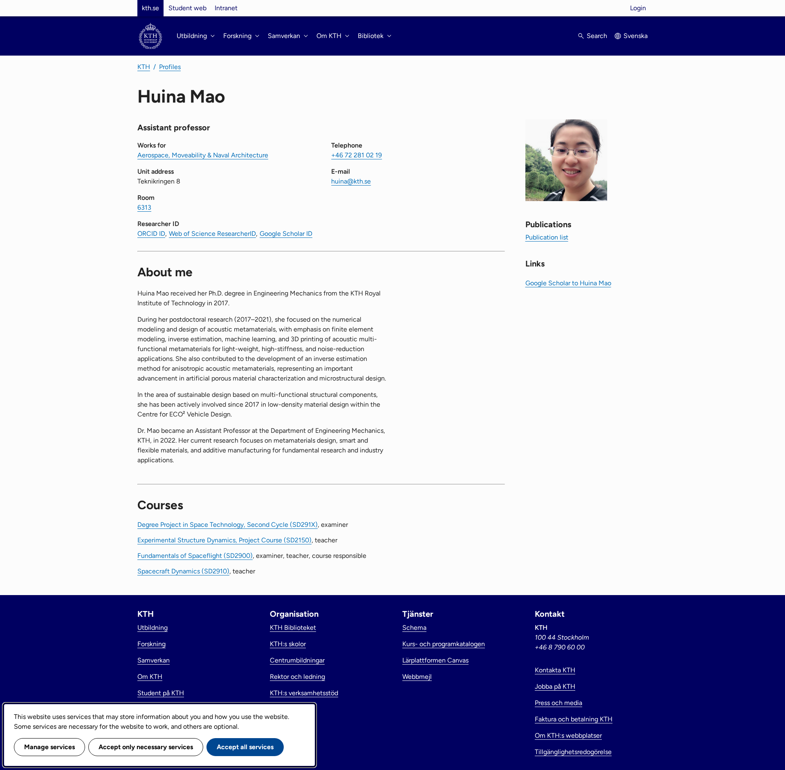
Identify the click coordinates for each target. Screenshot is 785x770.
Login (638, 8)
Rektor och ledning (297, 676)
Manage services (49, 747)
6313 (144, 207)
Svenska (636, 36)
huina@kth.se (351, 181)
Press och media (558, 703)
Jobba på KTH (555, 686)
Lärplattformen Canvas (435, 660)
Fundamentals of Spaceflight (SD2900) (195, 556)
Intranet (226, 8)
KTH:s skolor (288, 644)
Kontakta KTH (555, 670)
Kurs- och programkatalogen (443, 644)
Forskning (151, 644)
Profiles (170, 67)
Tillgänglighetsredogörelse (573, 752)
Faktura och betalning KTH (573, 719)
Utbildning (152, 627)
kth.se (150, 8)
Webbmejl (417, 676)
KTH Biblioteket (293, 627)
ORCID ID (151, 233)
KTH (143, 67)
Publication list (546, 237)
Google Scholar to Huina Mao (568, 283)
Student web (187, 8)
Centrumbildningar (297, 660)
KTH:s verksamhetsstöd (304, 693)
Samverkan (153, 660)
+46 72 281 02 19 (356, 155)
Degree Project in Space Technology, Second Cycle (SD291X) (227, 524)
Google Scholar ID (286, 233)
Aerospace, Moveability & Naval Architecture (202, 155)
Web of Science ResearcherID (212, 233)
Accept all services (245, 747)
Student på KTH (160, 693)
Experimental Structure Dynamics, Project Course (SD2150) (224, 540)
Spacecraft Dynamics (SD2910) (183, 571)
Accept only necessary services (146, 747)
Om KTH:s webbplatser (568, 735)
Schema (414, 627)
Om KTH (149, 676)
